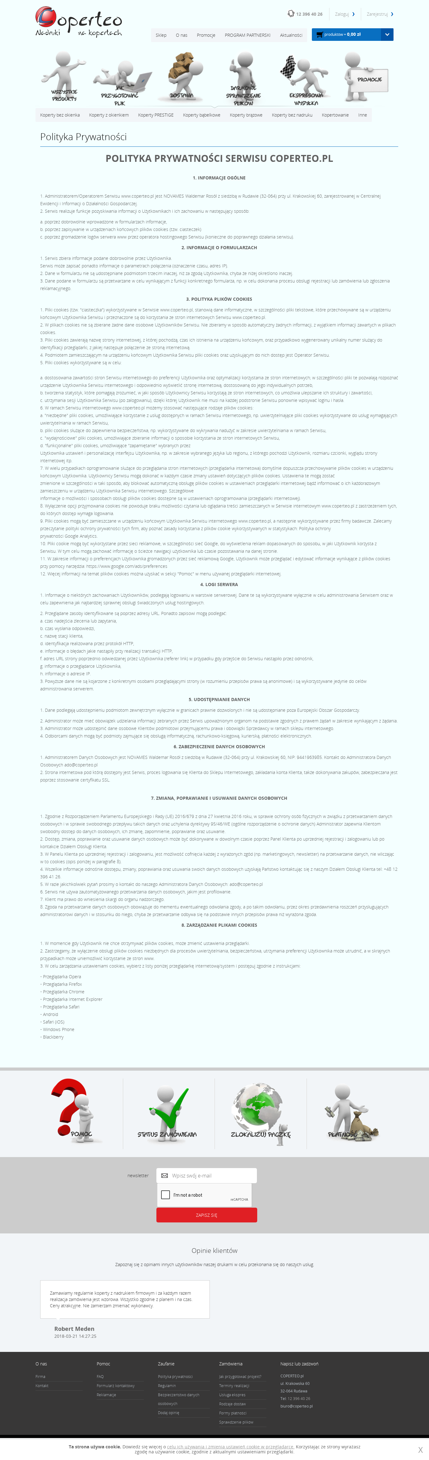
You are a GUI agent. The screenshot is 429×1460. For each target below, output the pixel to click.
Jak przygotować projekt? (240, 1376)
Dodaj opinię (168, 1412)
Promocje (206, 35)
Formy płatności (233, 1413)
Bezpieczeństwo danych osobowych (178, 1399)
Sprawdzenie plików (236, 1422)
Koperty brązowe (246, 115)
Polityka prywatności (175, 1376)
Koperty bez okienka (60, 115)
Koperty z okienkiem (109, 115)
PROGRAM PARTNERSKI (248, 35)
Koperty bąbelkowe (201, 115)
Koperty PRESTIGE (156, 115)
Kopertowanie (335, 115)
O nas (181, 35)
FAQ (100, 1376)
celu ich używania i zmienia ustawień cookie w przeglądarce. (231, 1447)
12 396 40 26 (309, 14)
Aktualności (291, 35)
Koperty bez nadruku (292, 115)
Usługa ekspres (232, 1394)
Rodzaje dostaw (232, 1404)
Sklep (161, 35)
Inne (362, 115)
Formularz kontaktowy (116, 1385)
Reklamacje (106, 1394)
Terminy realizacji (234, 1385)
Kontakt (41, 1385)
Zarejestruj (377, 14)
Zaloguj (342, 14)
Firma (40, 1376)
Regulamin (167, 1385)
